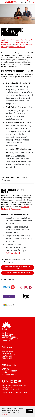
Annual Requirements (17, 47)
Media (4, 373)
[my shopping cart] (26, 2)
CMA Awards (7, 359)
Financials (6, 341)
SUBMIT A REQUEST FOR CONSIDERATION (17, 273)
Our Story (6, 333)
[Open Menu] (2, 2)
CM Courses (14, 40)
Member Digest (8, 355)
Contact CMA (7, 335)
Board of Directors (9, 337)
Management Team (10, 339)
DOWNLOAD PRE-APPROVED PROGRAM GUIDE (17, 267)
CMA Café (6, 369)
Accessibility (21, 392)
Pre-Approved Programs (18, 42)
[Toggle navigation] (32, 2)
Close (30, 411)
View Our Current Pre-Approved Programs (15, 178)
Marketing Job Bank (10, 375)
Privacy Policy (8, 392)
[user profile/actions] (29, 2)
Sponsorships (7, 351)
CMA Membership (14, 253)
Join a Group (7, 357)
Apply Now (5, 40)
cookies (4, 414)
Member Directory (10, 371)
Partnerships (7, 353)
